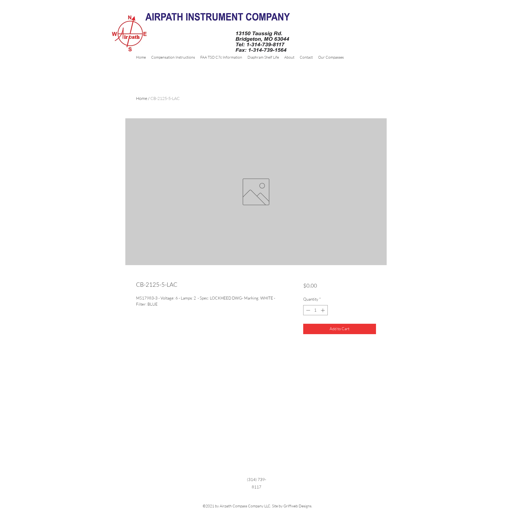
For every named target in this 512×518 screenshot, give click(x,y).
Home (141, 98)
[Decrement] (307, 310)
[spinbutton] (315, 310)
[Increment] (323, 310)
